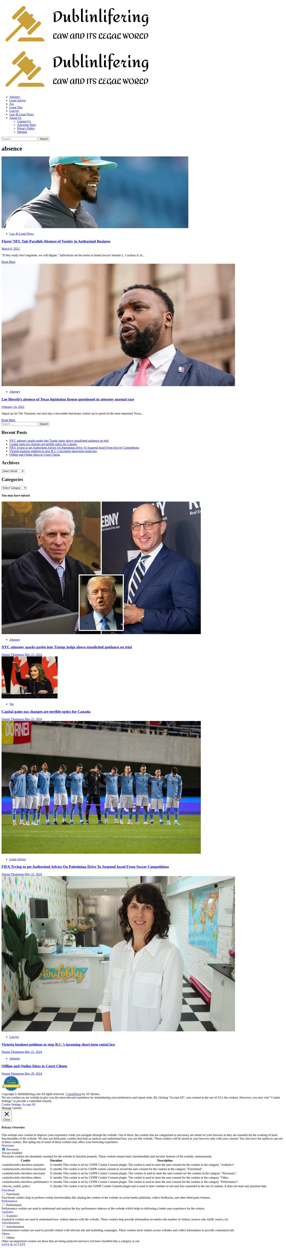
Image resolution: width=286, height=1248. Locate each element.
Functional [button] (8, 1190)
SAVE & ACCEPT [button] (13, 1244)
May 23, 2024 (33, 654)
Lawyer (14, 111)
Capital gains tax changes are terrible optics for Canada (43, 444)
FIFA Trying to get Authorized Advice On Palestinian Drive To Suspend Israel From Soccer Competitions (74, 447)
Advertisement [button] (10, 1222)
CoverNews (74, 1094)
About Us (15, 118)
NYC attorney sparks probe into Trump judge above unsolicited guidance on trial (59, 440)
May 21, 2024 (33, 1051)
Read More (8, 262)
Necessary (12, 1149)
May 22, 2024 (33, 719)
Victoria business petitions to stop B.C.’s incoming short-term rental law (53, 451)
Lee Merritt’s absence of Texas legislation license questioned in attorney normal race (68, 399)
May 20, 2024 (33, 1073)
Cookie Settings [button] (11, 1104)
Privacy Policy (26, 128)
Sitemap (22, 132)
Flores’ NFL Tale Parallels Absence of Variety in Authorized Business (56, 241)
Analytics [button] (7, 1212)
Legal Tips (15, 107)
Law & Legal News (21, 114)
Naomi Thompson (13, 654)
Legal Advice (17, 100)
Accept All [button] (28, 1104)
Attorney (14, 97)
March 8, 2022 (11, 248)
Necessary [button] (8, 1145)
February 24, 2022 (13, 406)
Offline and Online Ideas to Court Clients (34, 454)
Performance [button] (9, 1201)
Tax (11, 104)
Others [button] (6, 1233)
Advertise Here (26, 125)
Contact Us (24, 121)
